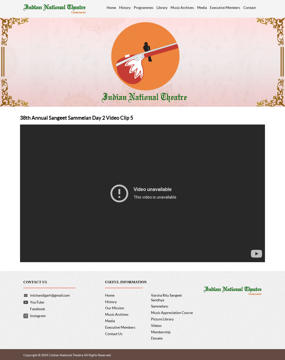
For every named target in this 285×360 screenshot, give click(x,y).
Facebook (37, 309)
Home (109, 295)
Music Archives (116, 314)
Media (110, 321)
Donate (157, 338)
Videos (156, 326)
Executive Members (120, 327)
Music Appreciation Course (172, 313)
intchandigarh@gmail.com (50, 295)
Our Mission (114, 308)
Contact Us (113, 334)
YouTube (37, 302)
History (111, 302)
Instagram (38, 316)
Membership (161, 332)
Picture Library (162, 319)
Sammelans (159, 306)
